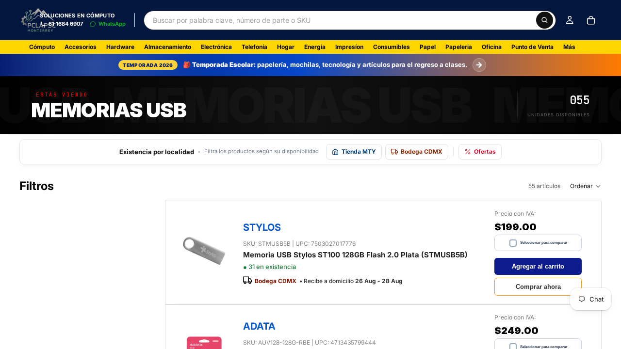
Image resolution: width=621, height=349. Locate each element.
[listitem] (569, 47)
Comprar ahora (538, 286)
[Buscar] (544, 20)
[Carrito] (591, 20)
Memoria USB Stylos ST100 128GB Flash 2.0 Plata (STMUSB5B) (355, 254)
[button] (586, 186)
